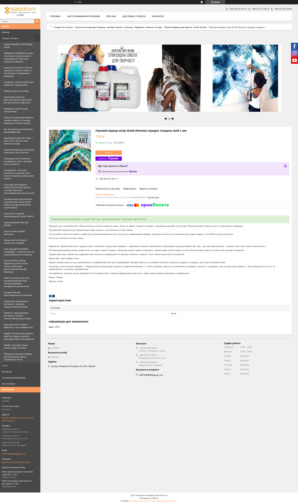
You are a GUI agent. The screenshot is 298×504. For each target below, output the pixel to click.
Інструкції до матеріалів (13, 377)
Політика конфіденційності (165, 501)
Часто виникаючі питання (83, 16)
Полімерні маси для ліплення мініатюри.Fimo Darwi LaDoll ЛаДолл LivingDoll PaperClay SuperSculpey (18, 203)
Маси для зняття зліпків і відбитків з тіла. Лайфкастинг (18, 326)
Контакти (158, 16)
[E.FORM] (20, 10)
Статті (5, 365)
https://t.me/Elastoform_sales (16, 462)
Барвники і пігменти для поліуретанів (16, 110)
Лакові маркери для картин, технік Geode (185, 27)
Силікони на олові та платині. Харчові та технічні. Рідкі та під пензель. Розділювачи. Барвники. (18, 71)
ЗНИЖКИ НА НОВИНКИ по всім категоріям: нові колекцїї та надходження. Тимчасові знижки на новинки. (18, 57)
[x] (53, 296)
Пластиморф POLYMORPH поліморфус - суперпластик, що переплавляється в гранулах (19, 252)
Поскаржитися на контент (140, 501)
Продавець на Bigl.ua (149, 498)
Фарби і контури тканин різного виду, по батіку (16, 346)
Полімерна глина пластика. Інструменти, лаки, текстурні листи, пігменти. (18, 161)
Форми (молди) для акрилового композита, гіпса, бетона (19, 151)
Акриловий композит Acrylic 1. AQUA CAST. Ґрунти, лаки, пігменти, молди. (18, 141)
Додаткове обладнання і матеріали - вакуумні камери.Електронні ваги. (16, 304)
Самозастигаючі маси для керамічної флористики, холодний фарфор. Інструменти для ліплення (16, 282)
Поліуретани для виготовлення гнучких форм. (18, 294)
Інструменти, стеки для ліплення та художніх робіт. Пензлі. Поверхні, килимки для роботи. (19, 174)
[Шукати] (37, 21)
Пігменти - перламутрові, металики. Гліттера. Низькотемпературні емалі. (17, 315)
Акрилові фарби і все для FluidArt (16, 224)
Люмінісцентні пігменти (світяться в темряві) (15, 241)
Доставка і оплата (134, 16)
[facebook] (50, 296)
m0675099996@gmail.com (14, 453)
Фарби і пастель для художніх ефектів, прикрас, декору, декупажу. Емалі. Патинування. (19, 336)
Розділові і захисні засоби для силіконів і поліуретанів (18, 83)
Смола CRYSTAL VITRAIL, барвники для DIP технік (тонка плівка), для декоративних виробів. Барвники (16, 266)
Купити (108, 152)
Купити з (103, 158)
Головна (55, 16)
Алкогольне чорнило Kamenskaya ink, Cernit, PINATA (19, 215)
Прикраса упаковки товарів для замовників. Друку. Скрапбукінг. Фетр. (18, 356)
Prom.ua (163, 495)
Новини (5, 32)
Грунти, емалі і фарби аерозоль (14, 232)
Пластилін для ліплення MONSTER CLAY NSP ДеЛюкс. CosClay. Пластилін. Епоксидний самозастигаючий (19, 188)
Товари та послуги (63, 27)
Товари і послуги (10, 38)
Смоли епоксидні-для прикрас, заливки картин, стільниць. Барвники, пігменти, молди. (19, 120)
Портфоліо (7, 371)
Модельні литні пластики (16, 91)
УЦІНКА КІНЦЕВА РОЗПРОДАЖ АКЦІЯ (18, 45)
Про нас (111, 16)
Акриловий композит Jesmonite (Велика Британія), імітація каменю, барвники (18, 100)
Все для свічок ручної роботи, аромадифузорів (18, 130)
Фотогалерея (8, 383)
